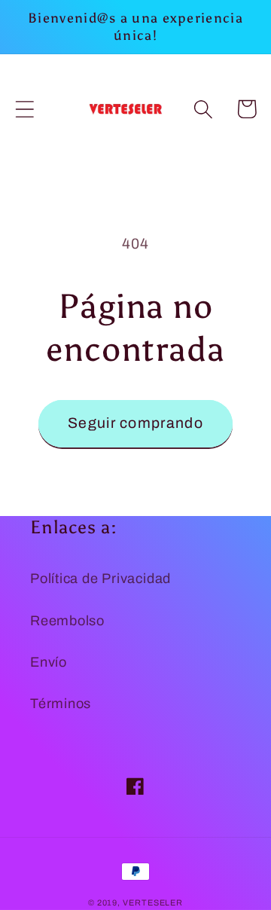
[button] (24, 108)
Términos (60, 703)
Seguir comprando (135, 423)
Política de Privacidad (100, 578)
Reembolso (67, 620)
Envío (48, 662)
